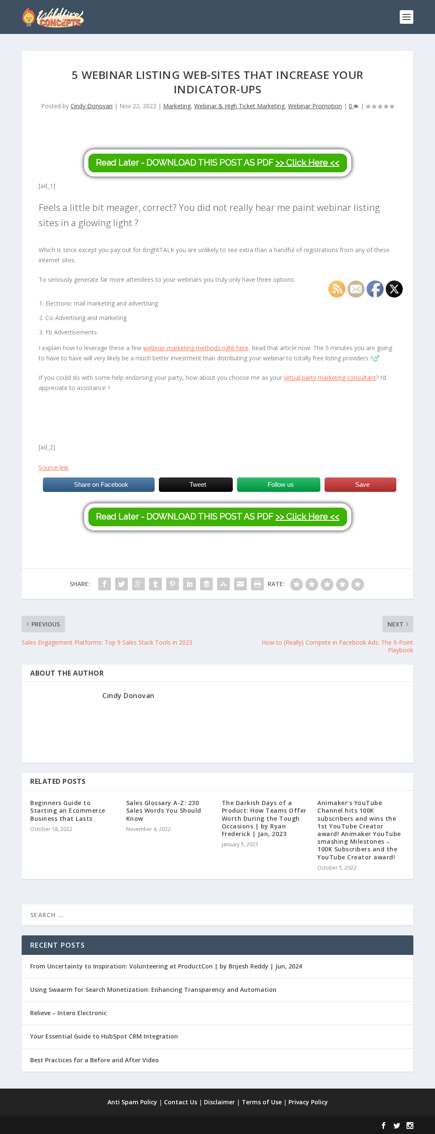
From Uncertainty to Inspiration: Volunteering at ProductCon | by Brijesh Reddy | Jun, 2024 (166, 966)
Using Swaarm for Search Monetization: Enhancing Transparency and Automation (153, 989)
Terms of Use (262, 1102)
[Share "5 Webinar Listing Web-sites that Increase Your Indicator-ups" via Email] (240, 583)
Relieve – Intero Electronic (68, 1013)
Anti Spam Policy (132, 1102)
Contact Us (180, 1102)
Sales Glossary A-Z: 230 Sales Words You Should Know (163, 810)
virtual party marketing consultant (330, 377)
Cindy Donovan (92, 106)
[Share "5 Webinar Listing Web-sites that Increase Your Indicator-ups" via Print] (257, 583)
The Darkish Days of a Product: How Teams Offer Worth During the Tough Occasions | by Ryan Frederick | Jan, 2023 (264, 818)
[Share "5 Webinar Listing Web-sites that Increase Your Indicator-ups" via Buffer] (206, 583)
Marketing (177, 106)
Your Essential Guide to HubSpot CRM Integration (104, 1036)
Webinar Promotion (315, 106)
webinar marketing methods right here (196, 348)
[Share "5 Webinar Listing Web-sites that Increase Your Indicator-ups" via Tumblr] (155, 583)
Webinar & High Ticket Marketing (239, 106)
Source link (53, 467)
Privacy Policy (308, 1102)
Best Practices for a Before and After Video (94, 1060)
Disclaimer (219, 1102)
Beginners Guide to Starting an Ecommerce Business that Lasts (67, 810)
